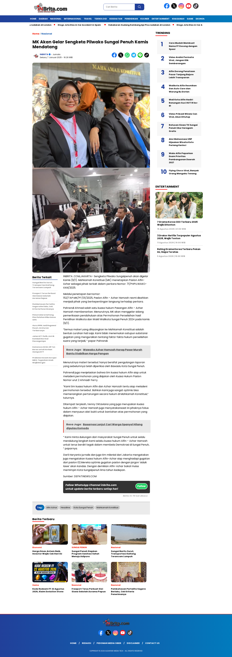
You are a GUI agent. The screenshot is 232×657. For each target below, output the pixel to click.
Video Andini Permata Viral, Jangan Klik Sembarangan (181, 60)
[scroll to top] (222, 652)
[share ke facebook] (115, 57)
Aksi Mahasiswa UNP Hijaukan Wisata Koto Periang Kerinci (181, 142)
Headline (65, 507)
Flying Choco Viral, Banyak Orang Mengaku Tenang (184, 172)
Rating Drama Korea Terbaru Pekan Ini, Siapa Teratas (178, 251)
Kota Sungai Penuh (83, 507)
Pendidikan (131, 18)
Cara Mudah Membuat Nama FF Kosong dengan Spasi (183, 46)
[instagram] (181, 8)
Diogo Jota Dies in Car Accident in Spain (58, 25)
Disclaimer (133, 643)
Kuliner (144, 18)
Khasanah (178, 18)
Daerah (43, 18)
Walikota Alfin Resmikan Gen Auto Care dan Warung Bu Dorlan (183, 88)
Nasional (55, 18)
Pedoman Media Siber (109, 643)
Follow (141, 486)
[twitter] (174, 8)
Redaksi (86, 643)
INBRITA (44, 54)
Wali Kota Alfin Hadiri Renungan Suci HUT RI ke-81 (183, 102)
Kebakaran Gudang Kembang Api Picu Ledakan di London (119, 25)
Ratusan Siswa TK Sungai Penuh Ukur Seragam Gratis (183, 128)
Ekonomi (201, 18)
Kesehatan (115, 18)
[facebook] (167, 8)
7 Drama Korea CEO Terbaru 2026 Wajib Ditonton (177, 223)
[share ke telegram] (134, 57)
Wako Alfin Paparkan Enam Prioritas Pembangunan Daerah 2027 (182, 158)
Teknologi (100, 18)
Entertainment (161, 18)
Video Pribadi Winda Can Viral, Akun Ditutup (183, 115)
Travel (88, 18)
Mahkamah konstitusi (107, 507)
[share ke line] (141, 57)
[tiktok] (196, 8)
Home (33, 18)
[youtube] (189, 8)
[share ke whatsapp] (128, 57)
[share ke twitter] (121, 57)
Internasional (72, 18)
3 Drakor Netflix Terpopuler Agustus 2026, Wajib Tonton (179, 237)
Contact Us (152, 643)
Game (190, 18)
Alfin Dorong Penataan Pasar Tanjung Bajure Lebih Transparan (182, 74)
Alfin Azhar (51, 507)
